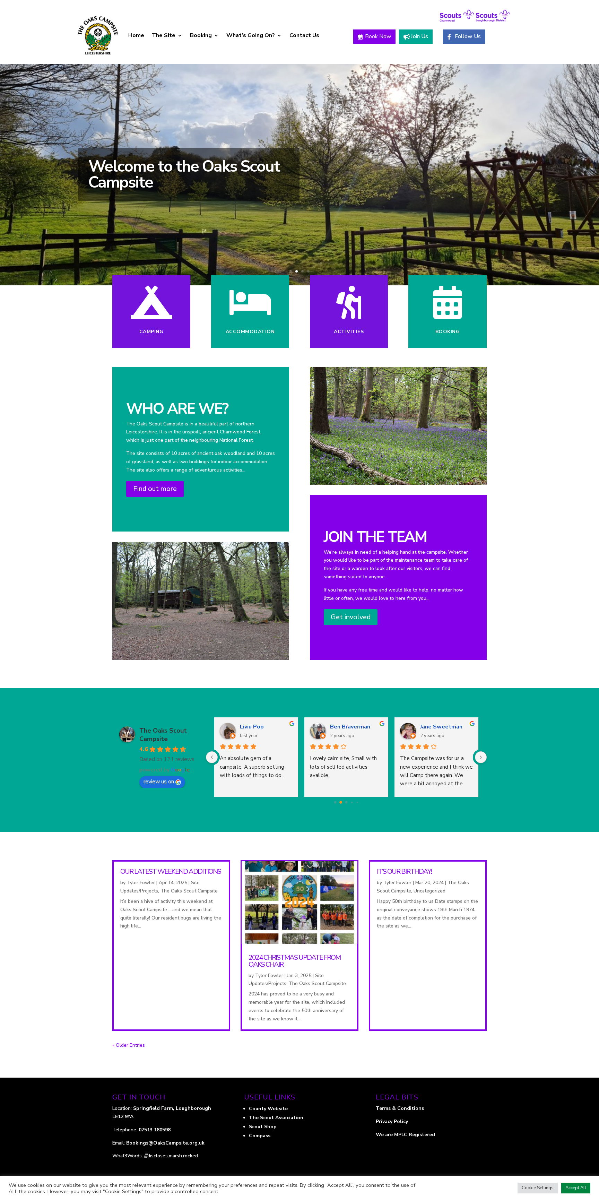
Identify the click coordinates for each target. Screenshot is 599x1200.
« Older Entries (128, 1045)
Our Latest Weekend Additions (170, 871)
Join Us (419, 36)
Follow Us (468, 36)
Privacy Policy (392, 1121)
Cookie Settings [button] (538, 1188)
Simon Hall (254, 727)
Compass (259, 1135)
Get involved (351, 617)
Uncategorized (429, 891)
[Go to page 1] (341, 802)
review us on (159, 781)
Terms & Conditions (400, 1108)
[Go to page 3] (352, 802)
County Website (268, 1108)
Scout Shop (263, 1126)
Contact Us (304, 35)
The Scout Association (276, 1117)
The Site (163, 35)
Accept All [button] (575, 1188)
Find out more (155, 488)
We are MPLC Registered (405, 1134)
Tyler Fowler (141, 882)
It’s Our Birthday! (404, 871)
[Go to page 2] (346, 802)
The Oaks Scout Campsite (163, 734)
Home (136, 35)
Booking (201, 35)
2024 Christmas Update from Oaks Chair (294, 961)
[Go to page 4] (357, 802)
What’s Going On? (250, 35)
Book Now (378, 36)
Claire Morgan (348, 727)
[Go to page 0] (335, 802)
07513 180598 (155, 1129)
